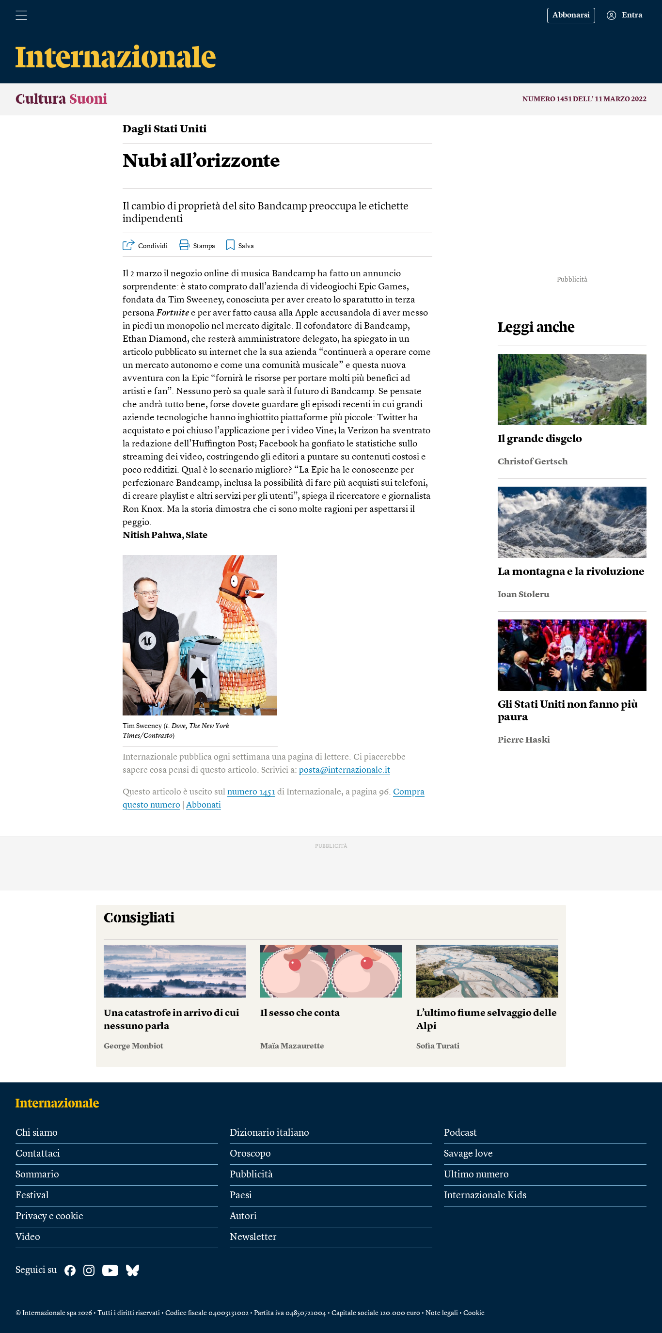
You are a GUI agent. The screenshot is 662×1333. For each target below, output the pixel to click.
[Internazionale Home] (60, 1103)
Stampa (204, 246)
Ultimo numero (476, 1175)
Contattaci (38, 1154)
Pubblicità (251, 1175)
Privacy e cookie (49, 1217)
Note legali (442, 1313)
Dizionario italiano (269, 1133)
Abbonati (203, 805)
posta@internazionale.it (344, 770)
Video (28, 1237)
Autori (243, 1217)
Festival (32, 1196)
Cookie (474, 1313)
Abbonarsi (571, 15)
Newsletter (253, 1237)
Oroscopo (250, 1154)
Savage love (468, 1154)
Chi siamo (37, 1133)
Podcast (460, 1133)
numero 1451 (251, 792)
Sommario (37, 1175)
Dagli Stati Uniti (165, 129)
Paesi (241, 1196)
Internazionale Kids (485, 1196)
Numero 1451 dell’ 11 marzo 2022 (584, 99)
